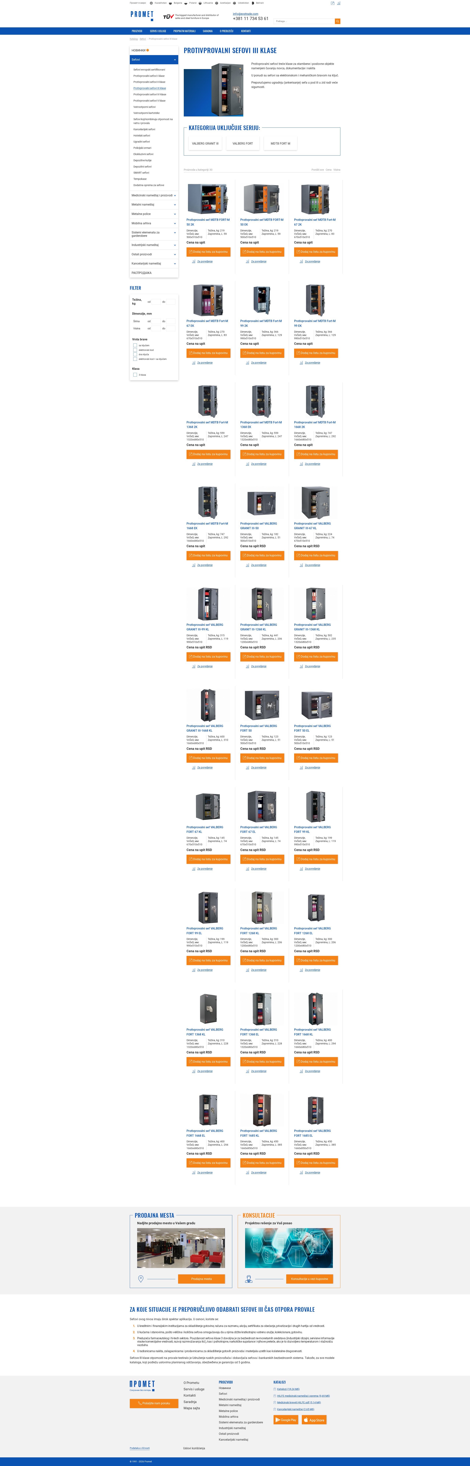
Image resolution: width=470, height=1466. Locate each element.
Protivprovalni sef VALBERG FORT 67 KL (205, 829)
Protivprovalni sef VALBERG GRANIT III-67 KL (312, 526)
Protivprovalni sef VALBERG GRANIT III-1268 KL (258, 627)
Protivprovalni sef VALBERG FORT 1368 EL (258, 1032)
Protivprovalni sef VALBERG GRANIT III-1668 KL (205, 728)
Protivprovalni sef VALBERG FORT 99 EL (205, 931)
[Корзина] (332, 3)
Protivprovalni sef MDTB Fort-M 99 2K (261, 323)
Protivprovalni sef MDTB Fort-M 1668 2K (315, 425)
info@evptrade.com (245, 14)
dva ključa (144, 354)
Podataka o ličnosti (140, 1448)
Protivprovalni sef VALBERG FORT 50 (258, 728)
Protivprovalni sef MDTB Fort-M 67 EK (207, 323)
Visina (336, 169)
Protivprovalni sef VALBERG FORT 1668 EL (205, 1133)
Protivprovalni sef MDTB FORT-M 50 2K (208, 222)
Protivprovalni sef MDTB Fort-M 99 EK (315, 323)
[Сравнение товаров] (338, 3)
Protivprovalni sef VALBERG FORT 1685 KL (258, 1133)
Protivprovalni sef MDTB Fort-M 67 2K (315, 222)
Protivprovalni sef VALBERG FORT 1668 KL (312, 1032)
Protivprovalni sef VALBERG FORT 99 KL (312, 829)
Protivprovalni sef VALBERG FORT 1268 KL (258, 931)
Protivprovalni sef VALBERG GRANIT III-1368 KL (312, 627)
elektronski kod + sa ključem (153, 359)
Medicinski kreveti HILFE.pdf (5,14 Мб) (299, 1402)
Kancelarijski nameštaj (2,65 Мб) (295, 1409)
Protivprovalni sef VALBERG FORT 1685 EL (312, 1133)
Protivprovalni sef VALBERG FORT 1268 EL (312, 931)
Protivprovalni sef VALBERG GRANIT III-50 (258, 526)
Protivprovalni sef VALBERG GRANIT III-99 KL (205, 627)
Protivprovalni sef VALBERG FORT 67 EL (258, 829)
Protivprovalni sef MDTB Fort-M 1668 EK (207, 526)
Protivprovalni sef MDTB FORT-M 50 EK (261, 222)
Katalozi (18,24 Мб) (288, 1389)
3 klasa (142, 375)
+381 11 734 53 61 (251, 18)
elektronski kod (146, 350)
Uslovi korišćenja (194, 1448)
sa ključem (144, 345)
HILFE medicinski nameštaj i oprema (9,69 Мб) (303, 1395)
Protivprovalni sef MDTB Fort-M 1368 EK (261, 425)
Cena (329, 169)
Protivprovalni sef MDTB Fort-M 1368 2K (207, 425)
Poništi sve (318, 169)
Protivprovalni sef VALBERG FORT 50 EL (312, 728)
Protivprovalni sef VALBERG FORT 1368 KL (205, 1032)
